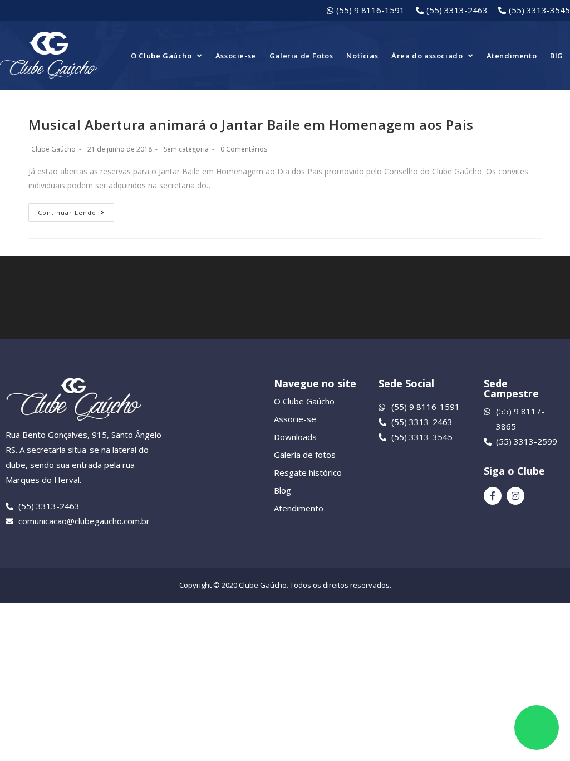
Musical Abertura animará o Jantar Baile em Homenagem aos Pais (251, 124)
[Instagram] (515, 496)
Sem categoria (186, 149)
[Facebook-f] (493, 496)
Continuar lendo (67, 212)
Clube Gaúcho (53, 149)
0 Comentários (243, 149)
